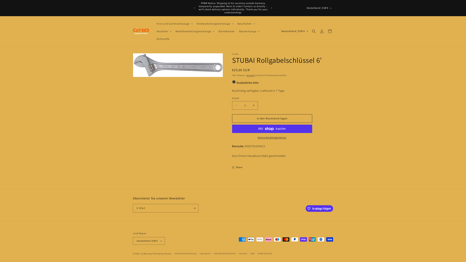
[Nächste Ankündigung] (272, 8)
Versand (250, 75)
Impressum (205, 253)
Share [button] (239, 167)
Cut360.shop (146, 253)
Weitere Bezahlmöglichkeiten (272, 137)
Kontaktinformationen (225, 253)
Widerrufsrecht (265, 253)
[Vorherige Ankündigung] (194, 8)
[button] (174, 23)
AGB (252, 253)
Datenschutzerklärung (185, 253)
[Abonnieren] (194, 208)
